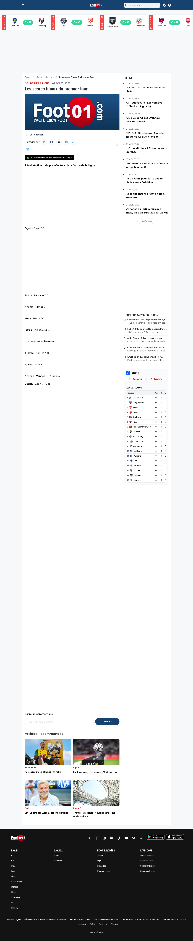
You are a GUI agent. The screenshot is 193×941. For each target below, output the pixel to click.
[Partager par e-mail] (27, 149)
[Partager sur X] (59, 142)
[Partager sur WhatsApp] (44, 142)
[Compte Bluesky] (133, 838)
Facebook (103, 924)
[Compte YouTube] (126, 838)
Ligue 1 (77, 767)
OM (27, 808)
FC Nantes (30, 767)
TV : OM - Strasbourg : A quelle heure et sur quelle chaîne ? (145, 135)
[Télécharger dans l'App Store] (175, 837)
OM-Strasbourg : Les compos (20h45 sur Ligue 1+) (144, 104)
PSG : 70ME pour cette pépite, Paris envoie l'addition (144, 180)
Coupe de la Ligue (37, 83)
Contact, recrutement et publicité (52, 919)
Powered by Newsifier (97, 932)
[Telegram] (66, 142)
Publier (107, 721)
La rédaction (128, 919)
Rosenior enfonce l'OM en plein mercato (145, 195)
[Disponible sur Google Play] (156, 837)
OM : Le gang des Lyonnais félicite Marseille (143, 119)
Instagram (82, 924)
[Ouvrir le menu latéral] (23, 5)
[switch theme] (165, 5)
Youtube (182, 919)
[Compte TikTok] (119, 838)
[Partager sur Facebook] (51, 142)
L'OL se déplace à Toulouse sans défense (146, 150)
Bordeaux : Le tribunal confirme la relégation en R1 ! (147, 165)
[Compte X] (89, 838)
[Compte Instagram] (104, 838)
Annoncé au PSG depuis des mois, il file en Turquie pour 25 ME (147, 211)
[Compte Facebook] (96, 838)
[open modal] (169, 5)
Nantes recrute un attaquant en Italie (146, 89)
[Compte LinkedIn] (111, 838)
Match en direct (169, 919)
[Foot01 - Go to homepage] (19, 838)
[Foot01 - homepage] (96, 5)
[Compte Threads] (141, 838)
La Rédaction (36, 135)
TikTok (92, 924)
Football (155, 919)
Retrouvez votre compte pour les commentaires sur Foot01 (94, 919)
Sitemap (114, 924)
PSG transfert (142, 919)
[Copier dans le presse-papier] (73, 142)
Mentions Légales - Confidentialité (21, 919)
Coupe (77, 165)
